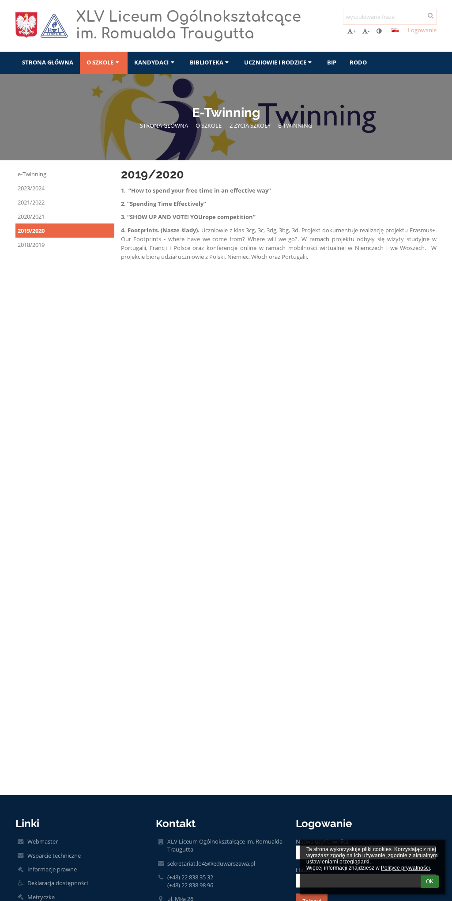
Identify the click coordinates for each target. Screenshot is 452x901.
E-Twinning (295, 125)
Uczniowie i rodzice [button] (275, 62)
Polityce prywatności (405, 868)
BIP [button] (331, 62)
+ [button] (354, 31)
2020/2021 (31, 216)
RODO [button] (358, 62)
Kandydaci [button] (151, 62)
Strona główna (164, 125)
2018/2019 (31, 245)
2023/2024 (31, 188)
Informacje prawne (52, 869)
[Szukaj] (431, 15)
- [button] (368, 31)
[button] (379, 31)
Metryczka (41, 897)
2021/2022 (31, 202)
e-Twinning (32, 174)
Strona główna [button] (47, 62)
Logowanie (422, 30)
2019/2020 (31, 231)
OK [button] (429, 881)
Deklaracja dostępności (57, 883)
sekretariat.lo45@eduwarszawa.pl (211, 863)
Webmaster (42, 841)
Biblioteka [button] (206, 62)
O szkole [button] (100, 62)
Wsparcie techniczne (54, 855)
